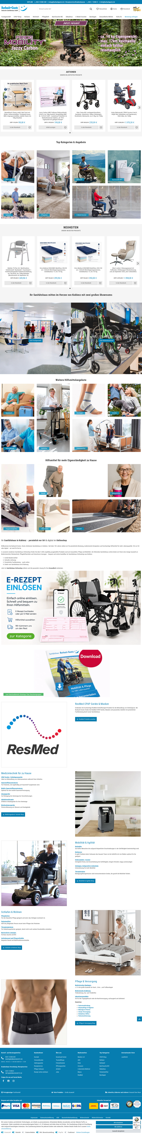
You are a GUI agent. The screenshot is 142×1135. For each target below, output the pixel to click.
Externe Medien (30, 1132)
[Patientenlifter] (106, 435)
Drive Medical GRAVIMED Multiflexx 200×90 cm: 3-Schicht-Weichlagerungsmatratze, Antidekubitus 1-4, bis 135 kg (53, 269)
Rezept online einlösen (41, 1072)
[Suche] (91, 9)
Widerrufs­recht (84, 1117)
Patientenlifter (104, 1072)
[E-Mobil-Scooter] (106, 202)
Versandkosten (38, 1060)
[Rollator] (17, 202)
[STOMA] (124, 400)
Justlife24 (124, 1057)
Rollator (27, 17)
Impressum (34, 1117)
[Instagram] (13, 1081)
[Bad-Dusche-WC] (124, 166)
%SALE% (119, 17)
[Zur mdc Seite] (137, 1107)
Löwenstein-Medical (84, 1069)
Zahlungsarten (38, 1063)
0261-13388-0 (9, 1071)
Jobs (57, 1072)
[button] (113, 9)
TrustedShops (60, 1060)
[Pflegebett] (53, 184)
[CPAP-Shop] (17, 166)
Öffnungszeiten (60, 1066)
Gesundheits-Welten (106, 17)
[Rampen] (106, 516)
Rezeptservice (38, 1066)
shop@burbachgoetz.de (56, 2)
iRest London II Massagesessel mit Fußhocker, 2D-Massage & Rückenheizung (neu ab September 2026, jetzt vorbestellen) (123, 269)
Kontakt (36, 1057)
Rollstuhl (36, 17)
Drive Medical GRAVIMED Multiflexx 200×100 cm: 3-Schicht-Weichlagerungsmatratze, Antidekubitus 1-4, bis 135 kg (88, 269)
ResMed (80, 1075)
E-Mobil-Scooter (81, 17)
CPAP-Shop (17, 17)
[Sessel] (53, 480)
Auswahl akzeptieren (118, 1131)
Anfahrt (58, 1069)
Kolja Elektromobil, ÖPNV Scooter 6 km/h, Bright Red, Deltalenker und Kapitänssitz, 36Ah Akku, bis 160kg (124, 114)
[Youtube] (8, 1081)
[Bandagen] (88, 400)
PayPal (61, 1132)
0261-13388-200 (10, 1057)
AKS (79, 1060)
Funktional (71, 1132)
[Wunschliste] (30, 127)
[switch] (136, 1128)
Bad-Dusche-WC (57, 17)
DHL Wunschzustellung (47, 1132)
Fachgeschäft (6, 17)
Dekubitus (69, 17)
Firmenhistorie (60, 1063)
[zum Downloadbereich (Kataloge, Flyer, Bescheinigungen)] (71, 673)
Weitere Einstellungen (83, 1132)
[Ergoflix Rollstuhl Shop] (71, 42)
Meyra (80, 1072)
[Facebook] (3, 1081)
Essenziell (8, 1132)
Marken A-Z (81, 1057)
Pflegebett (45, 17)
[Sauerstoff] (17, 400)
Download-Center (61, 1057)
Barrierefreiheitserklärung (69, 1117)
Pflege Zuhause (39, 1069)
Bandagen (92, 17)
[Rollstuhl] (88, 166)
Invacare (80, 1066)
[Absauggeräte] (17, 435)
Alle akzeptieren (118, 1122)
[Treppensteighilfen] (17, 498)
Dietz (79, 1063)
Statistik (18, 1132)
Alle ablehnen (118, 1127)
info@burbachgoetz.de (108, 2)
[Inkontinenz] (53, 516)
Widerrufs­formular (97, 1117)
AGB (57, 1117)
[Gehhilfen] (53, 418)
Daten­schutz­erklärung (47, 1117)
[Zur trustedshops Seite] (129, 1107)
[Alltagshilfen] (124, 480)
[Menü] (139, 1118)
